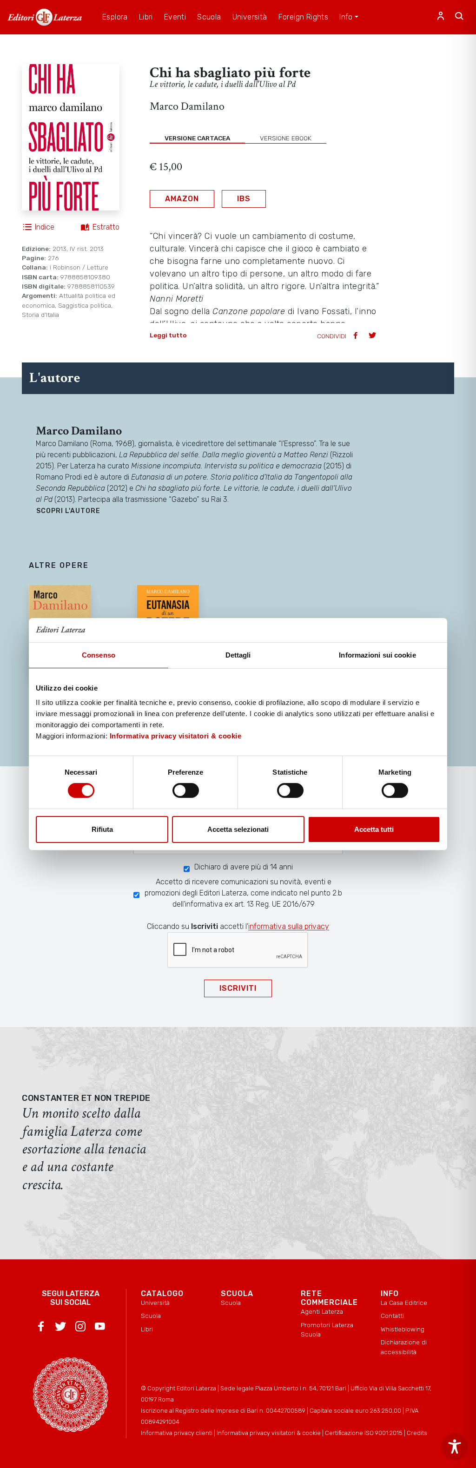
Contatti (392, 1315)
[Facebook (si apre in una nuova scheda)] (41, 1328)
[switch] (185, 790)
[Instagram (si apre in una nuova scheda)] (80, 1328)
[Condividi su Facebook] (356, 336)
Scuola (151, 1315)
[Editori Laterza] (44, 17)
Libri (147, 1329)
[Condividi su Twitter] (373, 336)
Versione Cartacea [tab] (197, 138)
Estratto (106, 227)
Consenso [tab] (98, 655)
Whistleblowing (402, 1329)
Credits (417, 1432)
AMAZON (182, 198)
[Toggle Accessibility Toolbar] (454, 1446)
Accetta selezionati (238, 829)
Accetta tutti (374, 829)
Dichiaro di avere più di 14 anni (243, 866)
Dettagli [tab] (238, 655)
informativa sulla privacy (288, 926)
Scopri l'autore (68, 511)
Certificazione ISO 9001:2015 (364, 1432)
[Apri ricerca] (459, 17)
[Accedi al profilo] (440, 17)
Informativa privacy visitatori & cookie (176, 736)
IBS (244, 198)
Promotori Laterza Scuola (327, 1329)
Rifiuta (102, 829)
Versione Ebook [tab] (285, 138)
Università (155, 1302)
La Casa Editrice (404, 1302)
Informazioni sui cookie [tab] (377, 655)
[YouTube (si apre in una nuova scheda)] (100, 1328)
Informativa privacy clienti (176, 1432)
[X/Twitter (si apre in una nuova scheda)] (60, 1328)
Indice (44, 227)
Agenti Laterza (322, 1311)
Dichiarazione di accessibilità (404, 1346)
